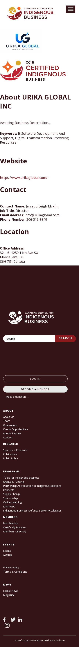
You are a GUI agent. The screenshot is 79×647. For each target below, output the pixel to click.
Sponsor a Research (15, 450)
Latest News (10, 590)
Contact (7, 437)
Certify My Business (15, 527)
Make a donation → (17, 396)
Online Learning (12, 502)
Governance (10, 425)
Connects (8, 490)
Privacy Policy (11, 567)
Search (65, 338)
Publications (10, 454)
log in (35, 378)
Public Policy (10, 458)
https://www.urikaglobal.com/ (23, 177)
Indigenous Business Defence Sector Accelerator (32, 510)
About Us (8, 417)
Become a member (35, 389)
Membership (10, 523)
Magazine (9, 595)
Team (6, 421)
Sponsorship (10, 498)
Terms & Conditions (15, 571)
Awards (7, 554)
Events (7, 550)
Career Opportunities (15, 429)
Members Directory (14, 531)
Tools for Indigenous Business (21, 477)
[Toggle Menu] (70, 9)
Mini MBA (9, 506)
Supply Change (12, 494)
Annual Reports (12, 433)
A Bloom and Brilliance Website (47, 640)
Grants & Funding (13, 481)
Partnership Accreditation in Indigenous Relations (32, 485)
